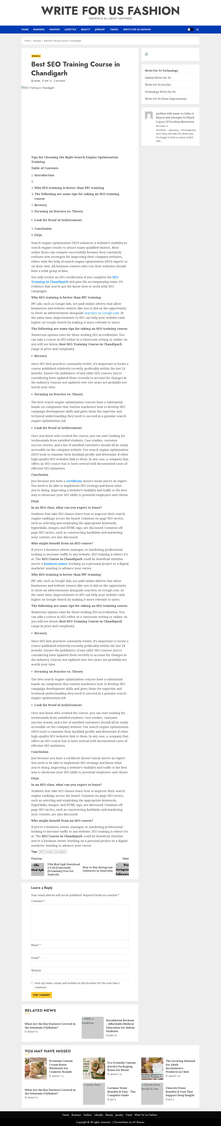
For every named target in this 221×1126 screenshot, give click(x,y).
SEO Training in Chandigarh (52, 851)
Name (36, 945)
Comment (38, 901)
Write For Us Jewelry (158, 84)
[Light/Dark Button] (190, 29)
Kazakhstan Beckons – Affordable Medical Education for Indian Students (93, 1028)
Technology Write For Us (160, 92)
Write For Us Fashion (110, 10)
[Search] (197, 29)
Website (36, 970)
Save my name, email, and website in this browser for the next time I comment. (77, 985)
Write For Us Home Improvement (166, 99)
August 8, (33, 1032)
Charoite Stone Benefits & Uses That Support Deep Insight (152, 1094)
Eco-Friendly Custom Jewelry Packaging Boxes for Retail (94, 1069)
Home (25, 29)
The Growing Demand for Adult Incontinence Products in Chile (152, 1069)
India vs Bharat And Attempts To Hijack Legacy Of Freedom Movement (175, 118)
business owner (56, 564)
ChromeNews (120, 1122)
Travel (114, 29)
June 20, (113, 1035)
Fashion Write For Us (158, 77)
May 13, (48, 81)
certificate (74, 481)
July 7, (171, 1099)
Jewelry (100, 29)
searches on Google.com (101, 313)
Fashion (54, 29)
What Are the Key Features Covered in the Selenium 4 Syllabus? (50, 1025)
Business (38, 29)
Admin (37, 81)
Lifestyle (70, 29)
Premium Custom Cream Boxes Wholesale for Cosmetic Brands (36, 1069)
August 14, (58, 1076)
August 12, (116, 1074)
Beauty (85, 29)
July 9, (113, 1099)
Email (35, 958)
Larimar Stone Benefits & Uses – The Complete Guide (94, 1094)
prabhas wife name (168, 113)
